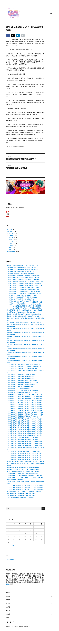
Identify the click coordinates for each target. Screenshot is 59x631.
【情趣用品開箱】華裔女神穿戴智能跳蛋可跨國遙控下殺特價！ (23, 473)
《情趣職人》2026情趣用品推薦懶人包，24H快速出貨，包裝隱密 (24, 304)
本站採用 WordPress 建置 (24, 626)
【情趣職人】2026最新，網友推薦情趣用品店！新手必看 (22, 273)
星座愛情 (11, 245)
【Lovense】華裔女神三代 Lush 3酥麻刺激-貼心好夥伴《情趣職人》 (25, 487)
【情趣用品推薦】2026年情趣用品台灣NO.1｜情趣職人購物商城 (23, 292)
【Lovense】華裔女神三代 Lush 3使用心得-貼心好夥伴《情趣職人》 (25, 489)
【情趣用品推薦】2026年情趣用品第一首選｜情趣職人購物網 (23, 288)
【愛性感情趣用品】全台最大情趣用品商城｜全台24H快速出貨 (23, 437)
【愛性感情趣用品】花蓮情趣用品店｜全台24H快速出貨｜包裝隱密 (24, 433)
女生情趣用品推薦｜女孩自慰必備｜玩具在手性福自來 (21, 495)
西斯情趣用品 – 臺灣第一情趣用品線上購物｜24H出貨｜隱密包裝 (24, 322)
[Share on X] (13, 35)
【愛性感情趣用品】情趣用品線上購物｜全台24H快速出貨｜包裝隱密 (25, 413)
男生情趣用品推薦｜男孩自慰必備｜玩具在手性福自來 (21, 493)
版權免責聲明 (10, 559)
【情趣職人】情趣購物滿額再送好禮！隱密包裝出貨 (20, 271)
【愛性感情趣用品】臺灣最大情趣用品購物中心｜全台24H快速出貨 (24, 396)
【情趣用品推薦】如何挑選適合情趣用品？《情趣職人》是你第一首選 (25, 282)
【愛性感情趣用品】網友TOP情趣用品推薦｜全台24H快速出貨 (23, 364)
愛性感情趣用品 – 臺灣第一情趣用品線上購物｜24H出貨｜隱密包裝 (24, 310)
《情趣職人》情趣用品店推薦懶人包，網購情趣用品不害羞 (22, 298)
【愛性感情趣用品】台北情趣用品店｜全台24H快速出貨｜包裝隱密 (24, 457)
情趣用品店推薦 (11, 251)
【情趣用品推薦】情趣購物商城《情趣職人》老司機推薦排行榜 (23, 275)
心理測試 (11, 241)
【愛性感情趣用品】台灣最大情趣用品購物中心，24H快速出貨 (23, 382)
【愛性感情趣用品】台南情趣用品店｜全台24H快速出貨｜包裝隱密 (24, 453)
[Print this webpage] (23, 35)
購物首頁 (8, 596)
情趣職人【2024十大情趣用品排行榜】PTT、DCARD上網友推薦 (24, 314)
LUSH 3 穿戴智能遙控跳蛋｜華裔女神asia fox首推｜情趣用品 (23, 471)
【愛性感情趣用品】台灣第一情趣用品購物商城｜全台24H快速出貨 (24, 443)
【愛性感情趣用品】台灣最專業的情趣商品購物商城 (20, 376)
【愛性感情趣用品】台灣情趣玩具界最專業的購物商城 (21, 384)
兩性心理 (11, 233)
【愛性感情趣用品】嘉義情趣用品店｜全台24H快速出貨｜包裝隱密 (24, 403)
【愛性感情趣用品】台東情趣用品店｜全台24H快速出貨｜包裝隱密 (24, 455)
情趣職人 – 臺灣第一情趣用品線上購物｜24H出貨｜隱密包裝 (23, 316)
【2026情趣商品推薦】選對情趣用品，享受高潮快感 (20, 497)
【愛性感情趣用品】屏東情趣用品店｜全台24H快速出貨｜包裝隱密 (24, 427)
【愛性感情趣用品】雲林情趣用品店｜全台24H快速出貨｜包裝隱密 (24, 411)
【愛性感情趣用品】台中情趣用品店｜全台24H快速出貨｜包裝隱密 (24, 459)
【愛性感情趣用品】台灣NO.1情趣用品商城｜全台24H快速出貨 (23, 451)
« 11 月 (13, 545)
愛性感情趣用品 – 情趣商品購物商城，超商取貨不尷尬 (21, 312)
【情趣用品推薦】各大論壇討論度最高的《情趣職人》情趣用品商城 (24, 286)
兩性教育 (17, 146)
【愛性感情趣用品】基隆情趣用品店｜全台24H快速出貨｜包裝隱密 (24, 419)
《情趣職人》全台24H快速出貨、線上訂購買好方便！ (21, 300)
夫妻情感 (11, 235)
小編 (7, 146)
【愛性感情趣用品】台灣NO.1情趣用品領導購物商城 (20, 386)
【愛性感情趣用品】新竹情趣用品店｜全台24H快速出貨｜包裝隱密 (24, 405)
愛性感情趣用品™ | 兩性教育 (12, 626)
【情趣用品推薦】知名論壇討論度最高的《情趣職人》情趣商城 (23, 277)
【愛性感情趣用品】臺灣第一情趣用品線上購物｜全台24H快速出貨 (24, 399)
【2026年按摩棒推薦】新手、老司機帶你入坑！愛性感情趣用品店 (24, 308)
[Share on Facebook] (8, 35)
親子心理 (11, 249)
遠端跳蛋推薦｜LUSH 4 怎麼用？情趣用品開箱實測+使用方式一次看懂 (25, 461)
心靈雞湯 (11, 243)
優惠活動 (9, 229)
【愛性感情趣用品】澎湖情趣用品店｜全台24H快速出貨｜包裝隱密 (24, 394)
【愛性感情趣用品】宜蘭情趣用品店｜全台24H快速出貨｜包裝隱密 (24, 435)
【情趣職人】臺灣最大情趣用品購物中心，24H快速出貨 (21, 267)
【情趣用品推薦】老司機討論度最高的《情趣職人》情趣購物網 (23, 279)
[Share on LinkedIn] (18, 35)
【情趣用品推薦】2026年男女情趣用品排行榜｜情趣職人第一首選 (24, 294)
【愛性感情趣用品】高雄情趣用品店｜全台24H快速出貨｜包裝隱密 (24, 421)
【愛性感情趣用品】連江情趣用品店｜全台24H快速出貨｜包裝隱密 (24, 409)
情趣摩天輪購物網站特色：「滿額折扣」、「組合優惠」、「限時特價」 (24, 491)
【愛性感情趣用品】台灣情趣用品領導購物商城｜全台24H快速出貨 (24, 445)
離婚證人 (8, 584)
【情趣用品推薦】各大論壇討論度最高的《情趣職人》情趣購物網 (24, 284)
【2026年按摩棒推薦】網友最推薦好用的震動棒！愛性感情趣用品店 (24, 306)
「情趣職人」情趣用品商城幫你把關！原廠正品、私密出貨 (22, 296)
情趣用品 (8, 593)
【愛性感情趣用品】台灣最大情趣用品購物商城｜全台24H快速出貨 (24, 441)
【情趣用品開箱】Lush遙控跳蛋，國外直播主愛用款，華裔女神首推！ (25, 475)
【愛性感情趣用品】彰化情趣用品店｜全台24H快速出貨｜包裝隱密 (24, 401)
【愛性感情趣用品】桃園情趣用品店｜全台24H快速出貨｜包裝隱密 (24, 423)
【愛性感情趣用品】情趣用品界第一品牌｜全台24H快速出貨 (22, 417)
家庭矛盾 (22, 146)
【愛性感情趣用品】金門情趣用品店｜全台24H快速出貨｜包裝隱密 (24, 431)
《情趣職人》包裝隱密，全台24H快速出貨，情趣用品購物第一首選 (24, 302)
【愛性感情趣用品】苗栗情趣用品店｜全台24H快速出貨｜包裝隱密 (24, 425)
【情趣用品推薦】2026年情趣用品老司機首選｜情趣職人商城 (23, 290)
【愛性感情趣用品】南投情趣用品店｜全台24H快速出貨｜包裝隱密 (24, 429)
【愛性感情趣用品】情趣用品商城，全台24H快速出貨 (21, 374)
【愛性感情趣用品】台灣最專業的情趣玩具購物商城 (20, 378)
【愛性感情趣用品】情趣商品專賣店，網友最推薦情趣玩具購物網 (24, 366)
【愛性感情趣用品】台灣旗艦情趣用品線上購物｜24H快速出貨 (23, 439)
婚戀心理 (11, 237)
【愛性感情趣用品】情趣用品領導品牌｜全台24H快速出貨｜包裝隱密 (25, 415)
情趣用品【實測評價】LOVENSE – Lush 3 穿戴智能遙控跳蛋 (23, 469)
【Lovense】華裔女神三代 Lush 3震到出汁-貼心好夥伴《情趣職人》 (25, 485)
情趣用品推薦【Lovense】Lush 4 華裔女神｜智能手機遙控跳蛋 (23, 467)
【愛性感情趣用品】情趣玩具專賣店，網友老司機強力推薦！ (22, 368)
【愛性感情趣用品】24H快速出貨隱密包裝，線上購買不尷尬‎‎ (22, 390)
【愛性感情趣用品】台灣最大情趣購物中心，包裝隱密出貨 (22, 380)
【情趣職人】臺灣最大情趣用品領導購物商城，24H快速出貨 (22, 269)
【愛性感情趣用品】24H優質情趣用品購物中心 (19, 388)
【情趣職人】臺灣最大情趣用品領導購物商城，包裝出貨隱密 (22, 392)
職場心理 (11, 247)
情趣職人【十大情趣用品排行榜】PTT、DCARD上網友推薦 (22, 265)
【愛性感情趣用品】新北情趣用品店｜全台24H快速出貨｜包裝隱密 (24, 407)
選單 (51, 13)
